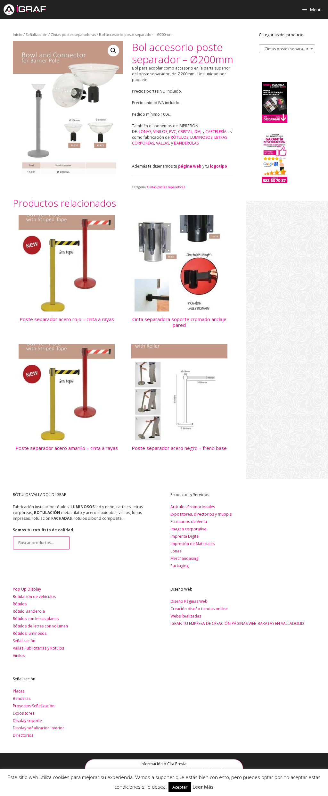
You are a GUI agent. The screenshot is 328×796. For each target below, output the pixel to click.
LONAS (145, 131)
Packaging (179, 565)
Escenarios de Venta (188, 521)
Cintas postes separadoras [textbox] (288, 49)
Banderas (21, 698)
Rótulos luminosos (29, 633)
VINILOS (160, 131)
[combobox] (287, 48)
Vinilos (19, 655)
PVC (172, 131)
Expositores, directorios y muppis (201, 514)
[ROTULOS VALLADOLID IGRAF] (24, 9)
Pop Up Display (27, 589)
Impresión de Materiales (192, 543)
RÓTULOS (179, 137)
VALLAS (162, 143)
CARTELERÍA (215, 131)
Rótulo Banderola (29, 611)
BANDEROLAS (186, 143)
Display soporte (27, 720)
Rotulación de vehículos (34, 596)
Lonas (175, 551)
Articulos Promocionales (192, 507)
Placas (18, 691)
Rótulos (20, 604)
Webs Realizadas (185, 616)
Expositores (23, 713)
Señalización (36, 34)
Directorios (23, 735)
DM (197, 131)
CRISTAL (185, 131)
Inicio (17, 34)
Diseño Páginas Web (189, 601)
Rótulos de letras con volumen (40, 626)
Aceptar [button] (179, 787)
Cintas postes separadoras (73, 34)
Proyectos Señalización (33, 706)
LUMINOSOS (201, 137)
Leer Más (203, 787)
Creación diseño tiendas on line (199, 608)
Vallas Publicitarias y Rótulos (38, 648)
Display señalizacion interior (38, 728)
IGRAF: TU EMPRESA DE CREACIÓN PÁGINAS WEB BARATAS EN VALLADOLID (237, 623)
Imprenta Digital (185, 536)
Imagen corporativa (188, 529)
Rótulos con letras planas (36, 618)
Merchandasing (184, 558)
